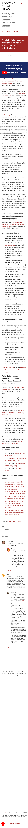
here (23, 601)
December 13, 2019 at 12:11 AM (17, 543)
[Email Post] (3, 527)
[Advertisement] (14, 743)
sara (8, 574)
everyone (6, 389)
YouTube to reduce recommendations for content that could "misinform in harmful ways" (15, 491)
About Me (6, 31)
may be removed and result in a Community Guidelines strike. (13, 413)
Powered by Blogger (14, 823)
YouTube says (6, 115)
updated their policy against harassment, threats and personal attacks (12, 81)
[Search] (21, 3)
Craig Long (10, 541)
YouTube (4, 524)
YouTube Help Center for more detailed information (14, 370)
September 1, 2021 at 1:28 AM (16, 576)
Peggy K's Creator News (9, 6)
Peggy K (13, 549)
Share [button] (6, 529)
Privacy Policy (5, 812)
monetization (11, 522)
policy (19, 522)
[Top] (3, 823)
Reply (9, 571)
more (9, 507)
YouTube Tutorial (13, 524)
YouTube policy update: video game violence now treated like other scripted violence (14, 513)
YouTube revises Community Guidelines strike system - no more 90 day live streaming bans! (15, 484)
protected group (10, 245)
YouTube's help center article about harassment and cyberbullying (13, 224)
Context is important (8, 368)
